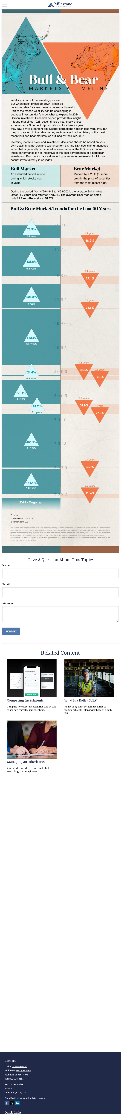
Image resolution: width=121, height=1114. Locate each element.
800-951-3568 (23, 1070)
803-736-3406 (19, 1066)
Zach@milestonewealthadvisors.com (25, 1098)
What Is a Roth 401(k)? (80, 700)
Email (6, 584)
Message (8, 603)
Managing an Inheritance (26, 762)
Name (6, 565)
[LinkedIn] (17, 1103)
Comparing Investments (25, 700)
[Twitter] (12, 1103)
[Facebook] (7, 1103)
